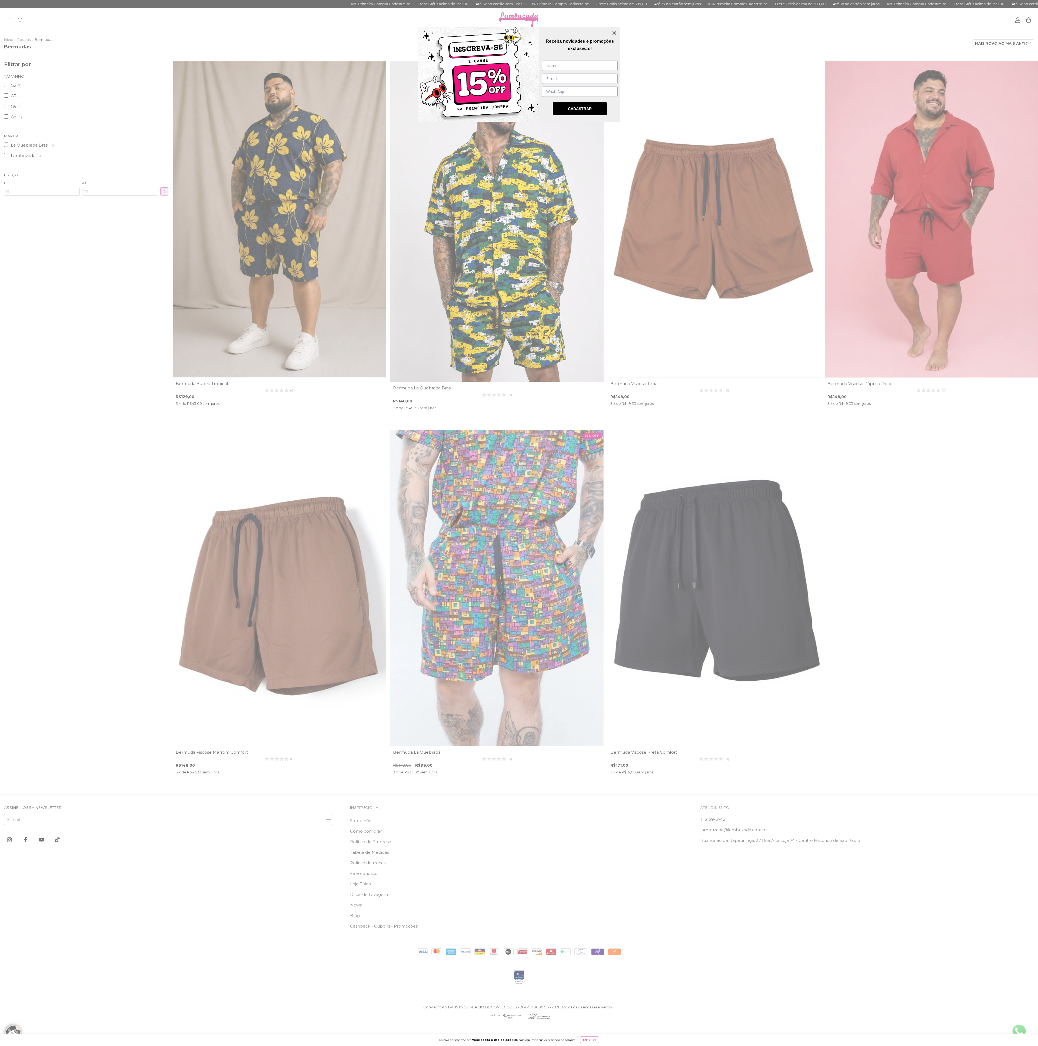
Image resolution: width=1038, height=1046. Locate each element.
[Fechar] (614, 33)
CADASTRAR (580, 109)
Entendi (589, 1039)
